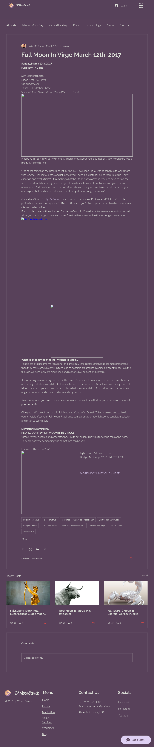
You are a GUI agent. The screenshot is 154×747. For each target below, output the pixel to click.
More (123, 25)
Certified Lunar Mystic (109, 519)
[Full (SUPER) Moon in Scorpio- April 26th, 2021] (126, 593)
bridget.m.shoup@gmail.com (97, 706)
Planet (76, 25)
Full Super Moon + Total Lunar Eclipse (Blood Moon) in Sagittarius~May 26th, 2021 (27, 612)
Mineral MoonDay (32, 25)
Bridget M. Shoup (31, 519)
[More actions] (131, 46)
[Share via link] (44, 549)
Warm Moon (116, 525)
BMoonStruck (50, 519)
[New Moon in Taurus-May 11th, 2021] (77, 593)
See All (145, 575)
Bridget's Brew (30, 525)
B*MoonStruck (23, 5)
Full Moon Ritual (49, 525)
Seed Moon (28, 531)
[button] (141, 5)
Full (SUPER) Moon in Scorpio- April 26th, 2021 (123, 612)
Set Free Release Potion (72, 525)
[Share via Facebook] (22, 549)
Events (46, 706)
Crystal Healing (58, 25)
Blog (44, 734)
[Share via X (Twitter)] (30, 549)
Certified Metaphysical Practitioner (78, 519)
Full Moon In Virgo (96, 525)
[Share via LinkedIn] (37, 549)
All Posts (11, 25)
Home (45, 699)
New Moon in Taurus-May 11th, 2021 (75, 612)
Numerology (93, 25)
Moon (110, 25)
